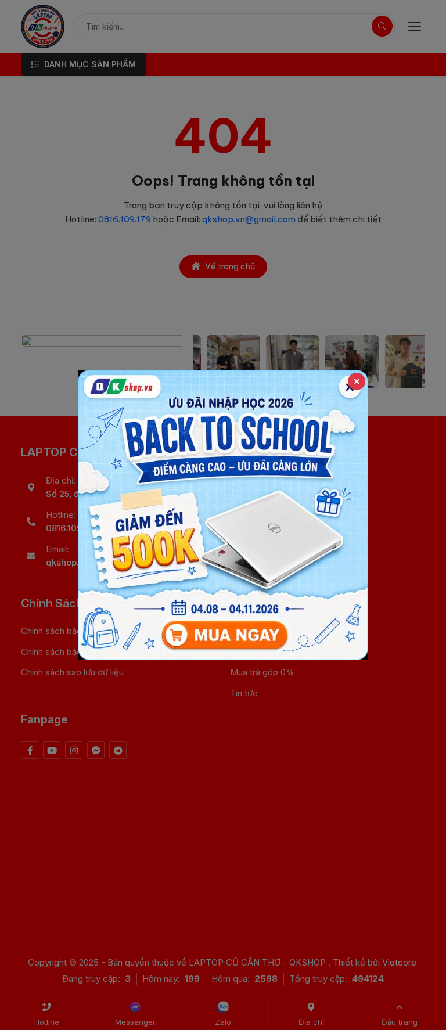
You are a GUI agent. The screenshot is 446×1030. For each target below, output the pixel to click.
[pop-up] (223, 515)
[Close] (356, 381)
